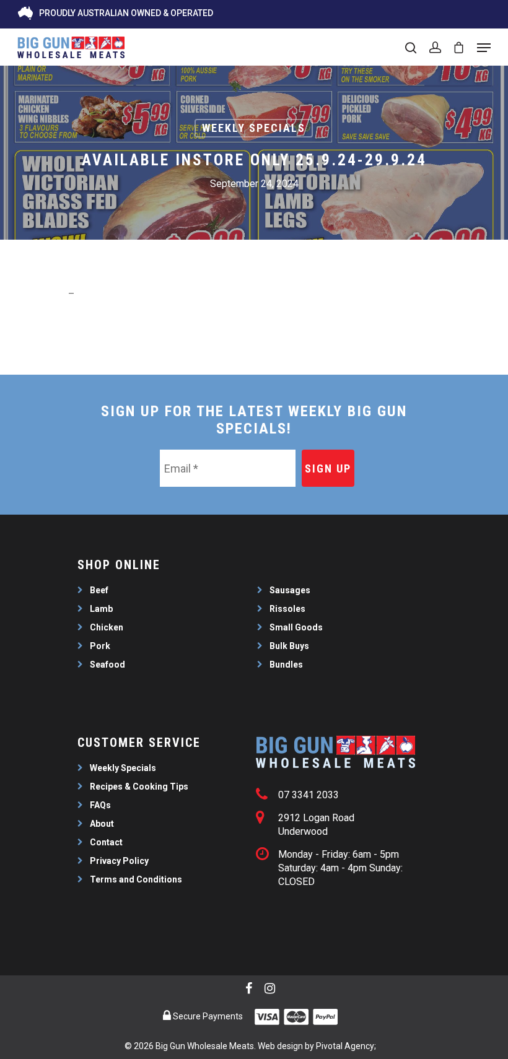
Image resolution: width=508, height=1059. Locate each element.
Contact (106, 842)
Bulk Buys (289, 646)
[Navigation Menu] (484, 47)
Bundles (286, 664)
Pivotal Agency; (346, 1046)
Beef (99, 590)
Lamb (101, 609)
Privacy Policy (119, 861)
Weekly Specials (253, 127)
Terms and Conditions (136, 879)
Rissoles (287, 609)
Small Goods (296, 627)
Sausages (289, 590)
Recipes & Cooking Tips (139, 786)
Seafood (107, 664)
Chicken (106, 627)
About (102, 824)
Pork (100, 646)
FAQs (100, 805)
